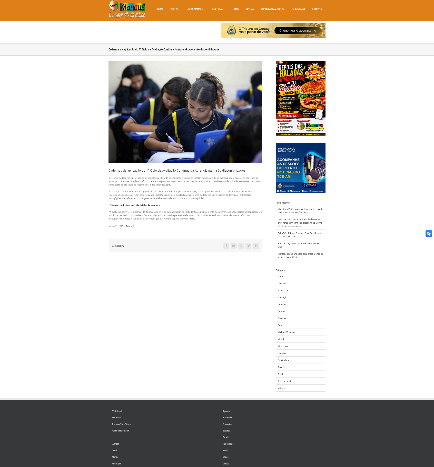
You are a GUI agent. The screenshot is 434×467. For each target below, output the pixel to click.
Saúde (281, 374)
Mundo (281, 339)
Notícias (282, 353)
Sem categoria (285, 381)
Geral (280, 325)
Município (283, 346)
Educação (130, 226)
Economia (283, 290)
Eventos (282, 318)
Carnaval (282, 283)
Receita (281, 367)
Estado (281, 311)
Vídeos (281, 388)
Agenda (281, 276)
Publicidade (283, 360)
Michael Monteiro (286, 332)
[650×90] (273, 24)
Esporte (281, 304)
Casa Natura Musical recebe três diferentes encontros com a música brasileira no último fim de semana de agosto (300, 223)
